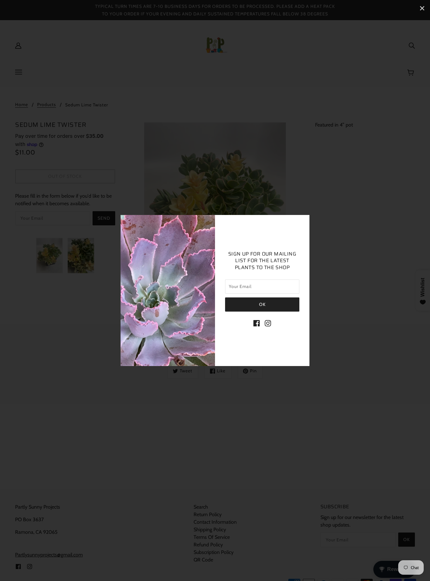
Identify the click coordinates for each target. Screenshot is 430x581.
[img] (256, 323)
